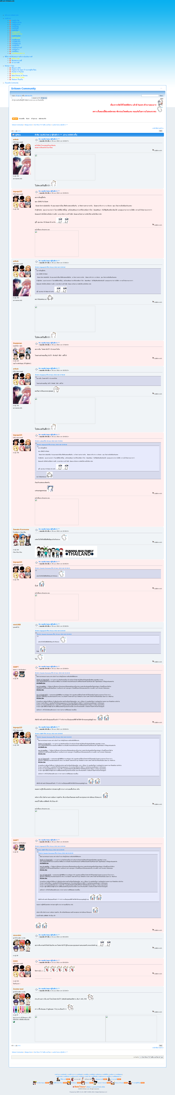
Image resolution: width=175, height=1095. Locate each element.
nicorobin (17, 935)
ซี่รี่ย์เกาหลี (63, 1079)
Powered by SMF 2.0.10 (76, 1092)
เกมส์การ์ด (15, 20)
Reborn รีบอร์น (17, 79)
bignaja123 (17, 191)
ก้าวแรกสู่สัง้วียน (136, 1082)
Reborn (87, 1082)
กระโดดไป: (136, 1057)
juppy (15, 961)
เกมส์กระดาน (16, 22)
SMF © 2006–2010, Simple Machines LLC (95, 1092)
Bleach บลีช (16, 68)
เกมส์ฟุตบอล (16, 44)
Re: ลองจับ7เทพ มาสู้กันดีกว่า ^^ (49, 139)
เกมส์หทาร (15, 49)
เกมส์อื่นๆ (14, 51)
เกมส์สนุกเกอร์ (16, 47)
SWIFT (16, 667)
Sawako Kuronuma (21, 529)
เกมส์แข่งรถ (15, 24)
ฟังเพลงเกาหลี (16, 60)
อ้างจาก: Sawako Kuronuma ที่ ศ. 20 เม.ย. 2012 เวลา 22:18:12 (52, 568)
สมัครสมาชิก (28, 95)
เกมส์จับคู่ (14, 26)
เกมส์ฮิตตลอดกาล (116, 1076)
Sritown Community (23, 88)
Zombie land (18, 989)
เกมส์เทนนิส (15, 36)
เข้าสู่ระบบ (19, 95)
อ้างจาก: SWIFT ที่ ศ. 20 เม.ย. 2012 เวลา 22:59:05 (49, 733)
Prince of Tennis (119, 1082)
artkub (15, 139)
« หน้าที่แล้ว (155, 128)
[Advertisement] (43, 7)
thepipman (17, 343)
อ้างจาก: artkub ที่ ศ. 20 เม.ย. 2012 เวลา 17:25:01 (49, 441)
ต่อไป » (161, 128)
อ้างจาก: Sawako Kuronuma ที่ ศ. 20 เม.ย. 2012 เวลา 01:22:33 (52, 673)
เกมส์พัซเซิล (15, 42)
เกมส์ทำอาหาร (72, 1074)
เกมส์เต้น (14, 30)
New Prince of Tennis (19, 75)
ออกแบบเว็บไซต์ (97, 1087)
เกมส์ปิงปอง (15, 40)
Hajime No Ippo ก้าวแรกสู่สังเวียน (23, 70)
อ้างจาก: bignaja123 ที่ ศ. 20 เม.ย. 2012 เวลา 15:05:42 (50, 267)
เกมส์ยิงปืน (15, 45)
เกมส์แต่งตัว (64, 1074)
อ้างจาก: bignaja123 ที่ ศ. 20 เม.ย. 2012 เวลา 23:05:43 (50, 846)
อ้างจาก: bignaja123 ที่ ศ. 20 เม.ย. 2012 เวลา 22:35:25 (50, 630)
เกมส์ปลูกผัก (80, 1074)
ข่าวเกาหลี (15, 62)
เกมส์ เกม (57, 1074)
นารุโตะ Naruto (41, 1082)
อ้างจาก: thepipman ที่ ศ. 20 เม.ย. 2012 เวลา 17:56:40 (50, 374)
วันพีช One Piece (58, 1082)
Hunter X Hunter (17, 72)
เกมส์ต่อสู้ (14, 28)
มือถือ (103, 1087)
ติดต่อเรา (89, 1087)
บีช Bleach (74, 1082)
